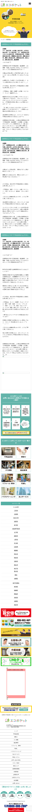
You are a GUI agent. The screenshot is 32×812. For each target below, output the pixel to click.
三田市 (16, 510)
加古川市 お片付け (23, 50)
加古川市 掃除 (21, 56)
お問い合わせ (16, 783)
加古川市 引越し (19, 247)
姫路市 (16, 536)
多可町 (16, 525)
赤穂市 (16, 597)
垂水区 (16, 571)
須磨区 (16, 578)
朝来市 (16, 557)
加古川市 (16, 518)
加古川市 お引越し (11, 50)
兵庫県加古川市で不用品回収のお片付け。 (16, 44)
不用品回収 (16, 734)
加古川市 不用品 (14, 54)
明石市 (16, 554)
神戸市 (16, 568)
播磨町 (16, 550)
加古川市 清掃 (14, 57)
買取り (16, 737)
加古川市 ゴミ (7, 52)
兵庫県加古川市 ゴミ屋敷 (13, 145)
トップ (2, 39)
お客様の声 (16, 774)
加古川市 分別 (9, 247)
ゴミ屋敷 (16, 739)
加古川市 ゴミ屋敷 (9, 243)
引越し (16, 748)
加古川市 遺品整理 (13, 59)
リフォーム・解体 (16, 745)
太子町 (16, 532)
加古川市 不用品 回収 (21, 148)
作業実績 (16, 771)
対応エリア (16, 765)
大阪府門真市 (16, 528)
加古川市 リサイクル (22, 243)
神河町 (16, 586)
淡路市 (16, 561)
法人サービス (16, 754)
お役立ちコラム (16, 777)
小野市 (16, 539)
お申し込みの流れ (16, 760)
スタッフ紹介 (16, 763)
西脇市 (16, 594)
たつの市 (16, 507)
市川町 (16, 543)
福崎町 (16, 590)
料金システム (16, 757)
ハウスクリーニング (16, 751)
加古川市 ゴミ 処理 (17, 52)
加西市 (16, 521)
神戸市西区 (16, 583)
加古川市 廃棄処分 (10, 56)
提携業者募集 (16, 768)
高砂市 (16, 605)
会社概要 (16, 780)
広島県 (16, 547)
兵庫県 (4, 48)
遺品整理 (16, 742)
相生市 (16, 565)
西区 (16, 575)
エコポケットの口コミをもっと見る (15, 669)
